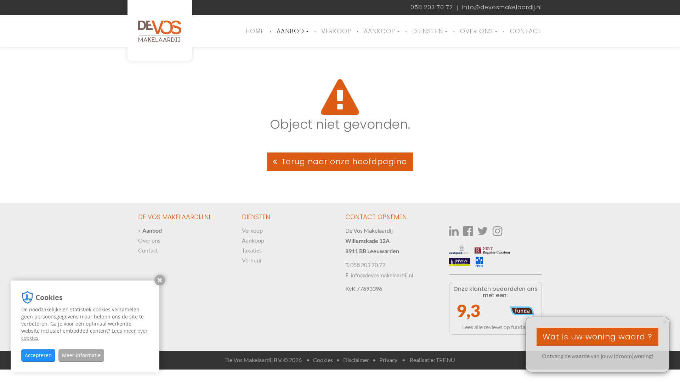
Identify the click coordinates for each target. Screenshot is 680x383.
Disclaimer (356, 359)
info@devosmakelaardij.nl (502, 7)
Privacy (388, 359)
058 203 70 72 (431, 7)
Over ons (476, 31)
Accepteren (38, 355)
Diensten (427, 31)
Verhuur (252, 260)
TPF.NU (445, 359)
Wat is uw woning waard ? (597, 336)
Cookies (323, 359)
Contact (526, 31)
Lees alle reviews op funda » (495, 326)
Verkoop (336, 31)
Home (254, 31)
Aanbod (290, 31)
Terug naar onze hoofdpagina (344, 161)
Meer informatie (81, 355)
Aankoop (379, 31)
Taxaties (252, 250)
